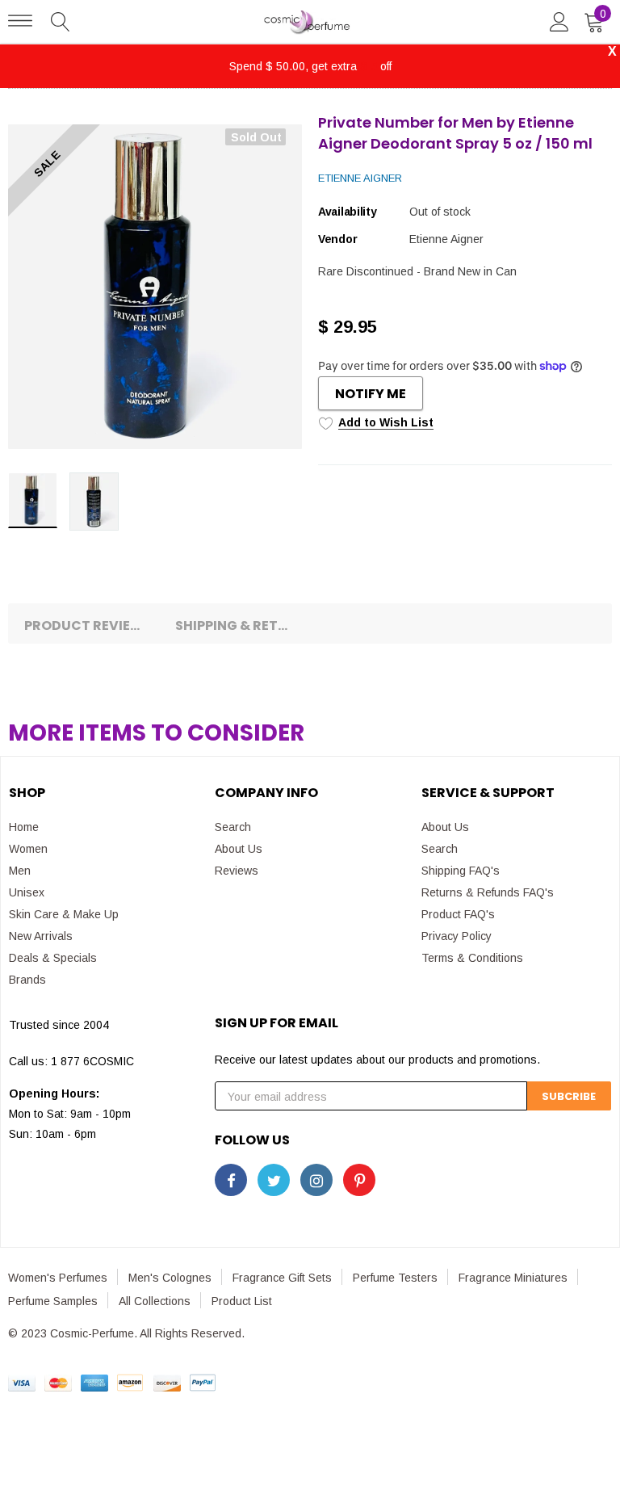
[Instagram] (316, 1180)
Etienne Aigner (360, 178)
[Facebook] (231, 1180)
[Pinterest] (359, 1180)
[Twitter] (274, 1180)
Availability (347, 211)
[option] (155, 286)
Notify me (370, 393)
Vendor (337, 239)
